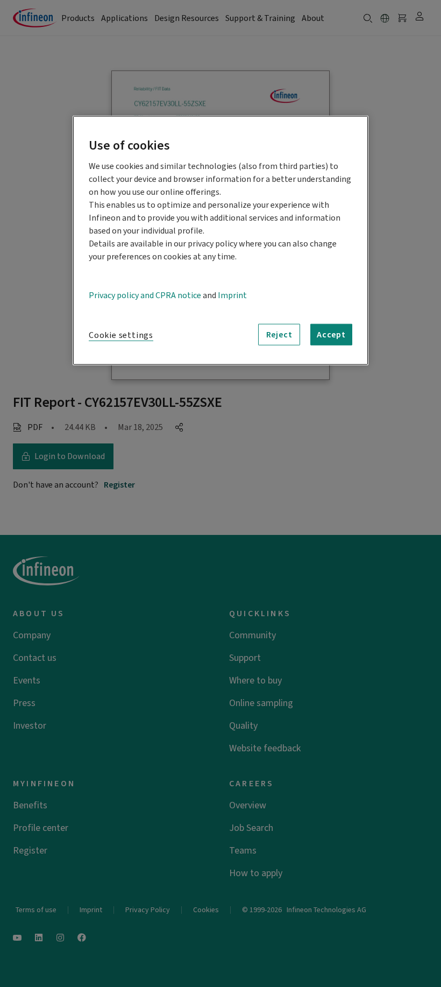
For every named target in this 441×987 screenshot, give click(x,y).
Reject (279, 335)
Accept (331, 335)
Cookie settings (121, 335)
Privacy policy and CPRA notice (145, 295)
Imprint (232, 295)
